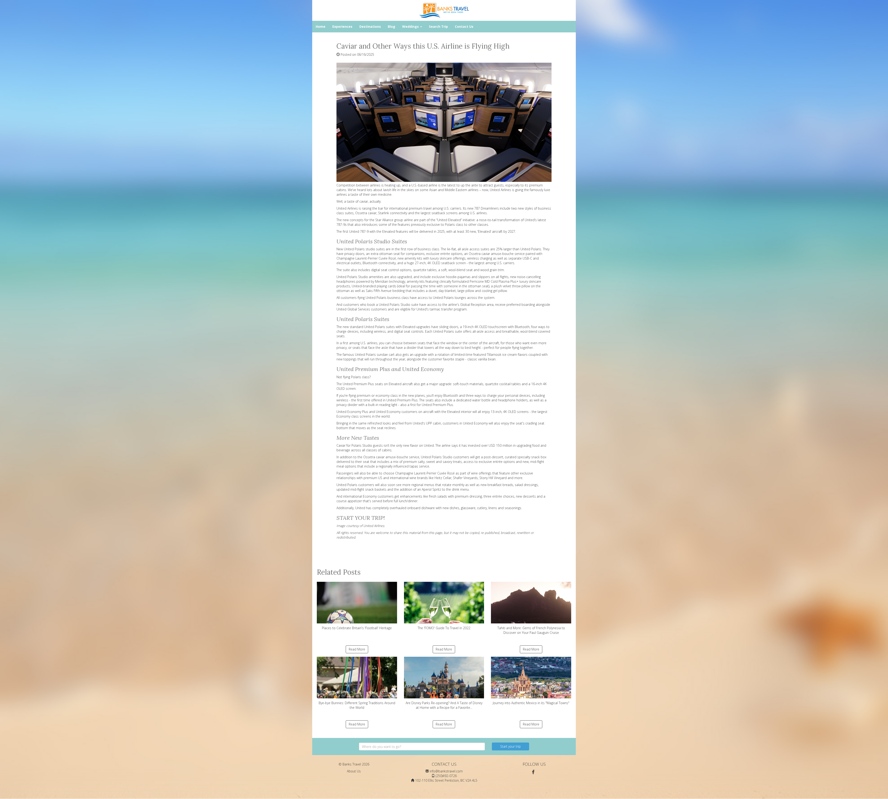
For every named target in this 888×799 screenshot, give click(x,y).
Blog (391, 26)
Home (320, 26)
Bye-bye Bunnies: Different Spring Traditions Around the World (357, 705)
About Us (354, 771)
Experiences (342, 26)
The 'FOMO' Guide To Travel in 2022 (444, 628)
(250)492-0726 (446, 776)
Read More (357, 649)
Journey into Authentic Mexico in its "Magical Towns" (531, 703)
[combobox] (422, 746)
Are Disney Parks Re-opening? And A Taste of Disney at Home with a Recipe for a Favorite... (444, 705)
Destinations (370, 26)
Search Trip (438, 26)
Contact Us (464, 26)
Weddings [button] (411, 26)
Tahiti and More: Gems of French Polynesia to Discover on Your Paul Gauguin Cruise (531, 630)
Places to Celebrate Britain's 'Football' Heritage (357, 628)
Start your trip (510, 746)
